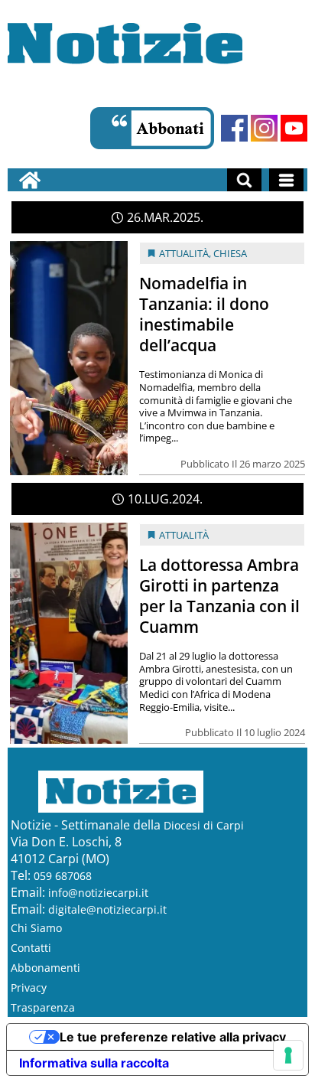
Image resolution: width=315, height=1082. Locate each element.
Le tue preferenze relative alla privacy (173, 1037)
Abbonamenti (45, 967)
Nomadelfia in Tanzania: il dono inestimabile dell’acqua (204, 314)
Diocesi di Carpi (204, 825)
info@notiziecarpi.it (98, 892)
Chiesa (230, 253)
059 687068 (63, 876)
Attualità (184, 253)
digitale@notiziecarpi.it (107, 909)
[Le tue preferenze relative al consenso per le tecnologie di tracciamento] (288, 1055)
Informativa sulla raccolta (94, 1063)
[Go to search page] (244, 179)
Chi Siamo (36, 928)
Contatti (31, 947)
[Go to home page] (29, 179)
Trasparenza (43, 1007)
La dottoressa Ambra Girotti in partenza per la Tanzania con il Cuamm (219, 595)
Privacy (29, 987)
